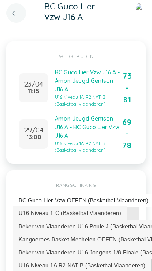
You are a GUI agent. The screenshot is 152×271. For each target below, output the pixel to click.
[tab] (70, 212)
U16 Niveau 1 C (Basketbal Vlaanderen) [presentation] (70, 213)
